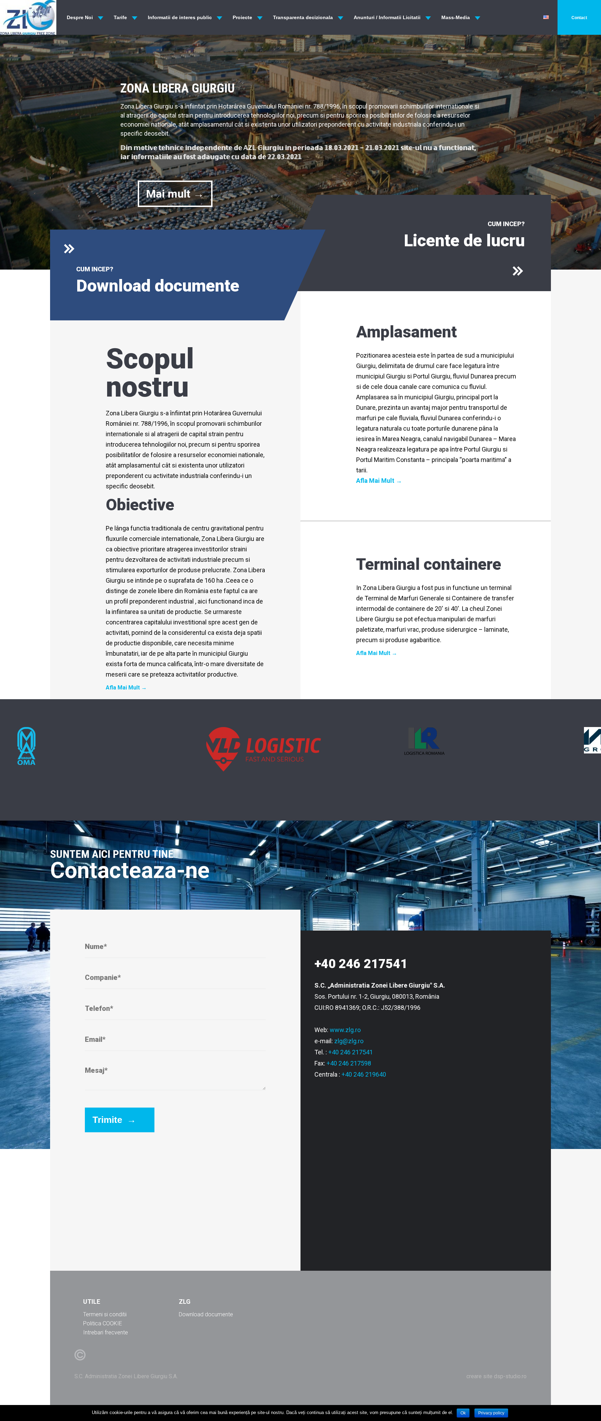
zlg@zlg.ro (348, 1041)
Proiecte (242, 17)
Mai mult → (175, 193)
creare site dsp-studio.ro (496, 1376)
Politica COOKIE (102, 1323)
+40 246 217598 (349, 1063)
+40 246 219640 (364, 1074)
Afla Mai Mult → (126, 687)
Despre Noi (80, 17)
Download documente (206, 1314)
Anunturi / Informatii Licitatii (387, 17)
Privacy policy (491, 1413)
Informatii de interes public (180, 17)
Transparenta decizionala (303, 17)
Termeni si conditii (105, 1314)
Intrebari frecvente (105, 1332)
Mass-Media (455, 17)
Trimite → (114, 1120)
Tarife (120, 17)
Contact (579, 17)
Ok (463, 1413)
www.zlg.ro (345, 1029)
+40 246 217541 (350, 1052)
